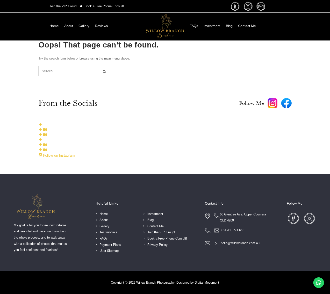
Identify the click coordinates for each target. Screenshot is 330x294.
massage (261, 6)
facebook (236, 6)
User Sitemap (109, 251)
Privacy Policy (157, 245)
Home (54, 26)
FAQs (194, 26)
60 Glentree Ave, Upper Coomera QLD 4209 (243, 217)
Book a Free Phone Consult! (104, 6)
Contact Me (247, 26)
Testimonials (108, 232)
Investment (211, 26)
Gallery (84, 26)
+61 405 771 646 (232, 230)
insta (249, 6)
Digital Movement (207, 282)
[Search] (104, 71)
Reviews (101, 26)
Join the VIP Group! (63, 6)
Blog (229, 26)
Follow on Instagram (58, 155)
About (68, 26)
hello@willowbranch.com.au (240, 243)
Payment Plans (110, 245)
